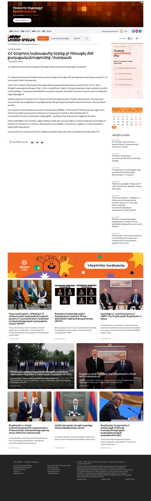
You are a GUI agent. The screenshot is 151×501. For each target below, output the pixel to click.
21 (131, 122)
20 (127, 122)
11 (118, 119)
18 (118, 122)
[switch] (130, 38)
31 (114, 127)
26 (123, 125)
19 (123, 122)
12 (123, 119)
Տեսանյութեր (53, 467)
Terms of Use (105, 479)
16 (140, 119)
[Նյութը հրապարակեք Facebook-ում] (32, 142)
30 (140, 125)
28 (132, 125)
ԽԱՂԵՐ (77, 38)
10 (114, 119)
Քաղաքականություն (15, 49)
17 (114, 122)
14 (132, 119)
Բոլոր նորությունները (23, 465)
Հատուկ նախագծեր (60, 38)
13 (127, 119)
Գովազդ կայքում (32, 462)
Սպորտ (17, 471)
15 (136, 119)
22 (136, 122)
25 (118, 125)
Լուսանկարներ (53, 469)
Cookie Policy (129, 479)
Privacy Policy (82, 479)
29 (136, 125)
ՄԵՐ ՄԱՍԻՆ (18, 462)
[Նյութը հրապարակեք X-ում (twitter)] (42, 142)
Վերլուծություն (53, 471)
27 (127, 125)
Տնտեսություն (19, 469)
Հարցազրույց (53, 473)
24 (114, 125)
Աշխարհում (18, 473)
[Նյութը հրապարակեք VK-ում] (37, 142)
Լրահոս (43, 38)
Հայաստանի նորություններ (59, 465)
